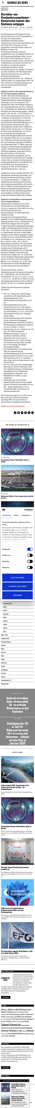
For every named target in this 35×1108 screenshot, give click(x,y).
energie (26, 1012)
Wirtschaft (3, 1036)
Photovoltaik (13, 1021)
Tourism (3, 677)
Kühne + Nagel (13, 1017)
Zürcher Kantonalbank (10, 1036)
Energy (5, 607)
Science (3, 666)
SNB (20, 1031)
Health (4, 617)
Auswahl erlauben (17, 586)
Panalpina (8, 1021)
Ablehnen (17, 595)
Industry (5, 621)
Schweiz (5, 1024)
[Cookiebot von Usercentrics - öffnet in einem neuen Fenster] (25, 510)
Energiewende (4, 1014)
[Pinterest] (22, 412)
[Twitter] (18, 412)
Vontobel (32, 1034)
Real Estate (4, 663)
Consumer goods (7, 603)
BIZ (7, 1010)
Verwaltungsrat (26, 1034)
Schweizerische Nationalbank (24, 1028)
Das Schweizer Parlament (15, 406)
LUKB (18, 1016)
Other (2, 656)
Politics (4, 9)
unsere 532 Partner (15, 527)
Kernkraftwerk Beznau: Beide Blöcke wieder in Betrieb (15, 461)
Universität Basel (18, 1033)
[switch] (30, 555)
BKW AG (13, 1010)
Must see (3, 652)
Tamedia (10, 1033)
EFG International (20, 1012)
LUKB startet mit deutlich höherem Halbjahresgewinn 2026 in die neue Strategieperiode (12, 910)
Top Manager (4, 670)
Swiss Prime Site (4, 1033)
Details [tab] (16, 515)
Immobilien (8, 1017)
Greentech (5, 614)
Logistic (5, 624)
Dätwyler (14, 1012)
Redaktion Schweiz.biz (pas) (10, 27)
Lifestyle (3, 645)
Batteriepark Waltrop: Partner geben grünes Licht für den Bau (17, 497)
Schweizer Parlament (9, 1030)
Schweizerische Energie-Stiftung (9, 1028)
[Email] (32, 412)
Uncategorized (5, 684)
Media (2, 649)
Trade (4, 631)
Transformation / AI (6, 680)
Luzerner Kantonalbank (25, 1017)
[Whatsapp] (29, 412)
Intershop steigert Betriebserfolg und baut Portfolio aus (15, 868)
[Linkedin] (25, 412)
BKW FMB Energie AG (22, 1009)
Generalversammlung (14, 1014)
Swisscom (30, 1030)
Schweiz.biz (15, 1025)
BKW (9, 1009)
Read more (6, 997)
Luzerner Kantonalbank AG (6, 1019)
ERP (8, 1014)
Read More (6, 1068)
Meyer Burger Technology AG (27, 1019)
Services (5, 628)
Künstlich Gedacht (6, 642)
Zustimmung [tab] (6, 515)
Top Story (3, 673)
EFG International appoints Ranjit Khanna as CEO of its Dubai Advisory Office (16, 952)
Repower (23, 1021)
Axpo (5, 1010)
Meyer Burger (15, 1019)
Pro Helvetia (18, 1021)
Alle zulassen (17, 577)
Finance (5, 610)
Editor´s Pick (4, 635)
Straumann (24, 1031)
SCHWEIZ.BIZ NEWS (25, 1025)
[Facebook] (15, 412)
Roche (27, 1021)
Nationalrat (3, 1021)
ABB (2, 1009)
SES (18, 1031)
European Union (5, 638)
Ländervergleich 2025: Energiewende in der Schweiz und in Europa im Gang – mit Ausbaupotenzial (15, 787)
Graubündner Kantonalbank (25, 1014)
